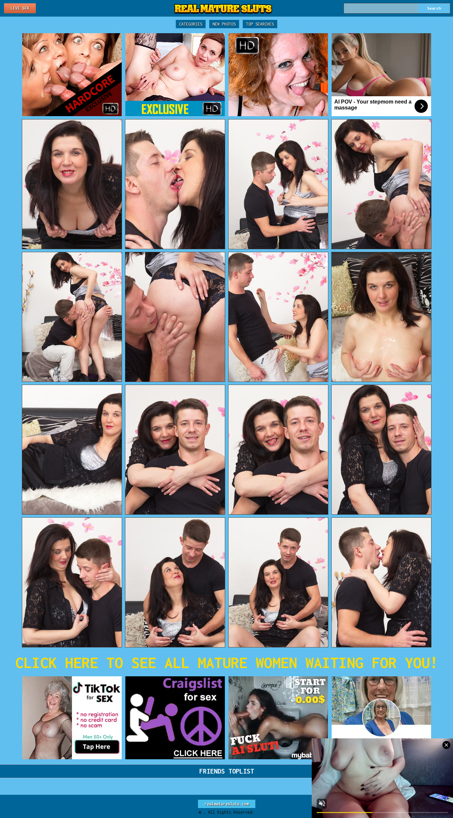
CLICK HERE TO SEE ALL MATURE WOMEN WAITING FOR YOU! (226, 662)
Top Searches (260, 24)
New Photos (224, 24)
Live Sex (20, 8)
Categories (190, 24)
